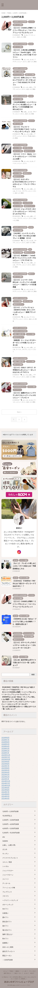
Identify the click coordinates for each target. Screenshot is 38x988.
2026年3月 (5, 748)
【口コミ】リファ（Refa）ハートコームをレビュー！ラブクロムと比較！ (24, 156)
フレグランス (7, 892)
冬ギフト (5, 909)
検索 (33, 674)
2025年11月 (5, 757)
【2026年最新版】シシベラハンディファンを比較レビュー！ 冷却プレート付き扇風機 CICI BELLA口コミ (24, 105)
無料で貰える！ (7, 934)
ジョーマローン (7, 875)
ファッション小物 (8, 888)
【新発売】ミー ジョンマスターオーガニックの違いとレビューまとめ (24, 342)
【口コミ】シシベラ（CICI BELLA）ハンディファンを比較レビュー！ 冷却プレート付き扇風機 (24, 283)
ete (3, 837)
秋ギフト (5, 939)
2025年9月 (5, 761)
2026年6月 (5, 742)
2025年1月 (5, 779)
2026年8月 (5, 738)
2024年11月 (5, 783)
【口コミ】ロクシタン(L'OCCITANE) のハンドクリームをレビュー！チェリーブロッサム (24, 183)
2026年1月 (5, 753)
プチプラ (24, 191)
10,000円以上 (7, 816)
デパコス (30, 35)
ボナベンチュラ (7, 905)
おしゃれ (26, 59)
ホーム (5, 971)
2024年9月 (5, 788)
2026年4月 (5, 746)
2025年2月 (5, 777)
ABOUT (32, 973)
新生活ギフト (7, 922)
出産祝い (5, 913)
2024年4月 (5, 798)
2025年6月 (5, 768)
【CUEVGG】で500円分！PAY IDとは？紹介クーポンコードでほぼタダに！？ (24, 583)
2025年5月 (5, 770)
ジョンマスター (7, 871)
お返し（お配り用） (9, 845)
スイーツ (5, 879)
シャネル (5, 866)
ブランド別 (32, 971)
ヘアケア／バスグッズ (10, 900)
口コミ (25, 61)
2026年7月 (5, 740)
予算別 (11, 971)
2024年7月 (5, 792)
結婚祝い (5, 943)
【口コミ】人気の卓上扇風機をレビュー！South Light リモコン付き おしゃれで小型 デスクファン (25, 53)
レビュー (19, 61)
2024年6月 (5, 794)
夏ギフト (5, 917)
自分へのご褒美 (21, 37)
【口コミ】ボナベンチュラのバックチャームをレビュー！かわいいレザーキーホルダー (24, 645)
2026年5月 (5, 744)
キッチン (5, 854)
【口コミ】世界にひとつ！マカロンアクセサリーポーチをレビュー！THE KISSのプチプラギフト (24, 81)
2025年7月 (5, 766)
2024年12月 (5, 781)
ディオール (6, 883)
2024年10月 (5, 785)
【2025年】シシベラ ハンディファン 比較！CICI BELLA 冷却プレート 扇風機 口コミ (24, 235)
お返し (31, 87)
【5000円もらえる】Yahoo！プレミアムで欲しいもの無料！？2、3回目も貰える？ (24, 621)
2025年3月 (5, 775)
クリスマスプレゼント (10, 858)
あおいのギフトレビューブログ (19, 981)
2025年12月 (5, 755)
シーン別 (24, 971)
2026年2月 (5, 751)
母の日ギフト (7, 930)
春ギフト (5, 926)
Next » (19, 412)
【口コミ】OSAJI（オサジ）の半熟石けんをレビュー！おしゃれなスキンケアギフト (24, 369)
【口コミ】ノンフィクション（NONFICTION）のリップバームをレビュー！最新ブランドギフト (24, 311)
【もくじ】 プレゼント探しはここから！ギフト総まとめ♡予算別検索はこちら (24, 566)
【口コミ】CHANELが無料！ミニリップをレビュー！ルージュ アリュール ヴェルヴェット (24, 30)
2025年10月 (5, 759)
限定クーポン (7, 956)
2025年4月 (5, 772)
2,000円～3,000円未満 (10, 820)
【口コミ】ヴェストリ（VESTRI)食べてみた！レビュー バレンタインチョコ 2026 (24, 129)
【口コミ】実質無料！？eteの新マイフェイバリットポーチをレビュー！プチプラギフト (24, 257)
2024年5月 (5, 796)
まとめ (26, 35)
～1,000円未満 (7, 960)
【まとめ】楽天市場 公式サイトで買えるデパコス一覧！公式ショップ (24, 662)
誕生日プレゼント (8, 951)
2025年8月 (5, 764)
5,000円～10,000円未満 (10, 833)
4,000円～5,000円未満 (10, 828)
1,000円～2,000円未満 (10, 811)
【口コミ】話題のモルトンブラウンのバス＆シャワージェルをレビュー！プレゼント (24, 395)
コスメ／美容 (7, 862)
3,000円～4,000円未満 (10, 824)
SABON (5, 841)
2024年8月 (5, 790)
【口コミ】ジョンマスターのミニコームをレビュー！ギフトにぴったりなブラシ (24, 211)
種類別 (17, 971)
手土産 (29, 136)
